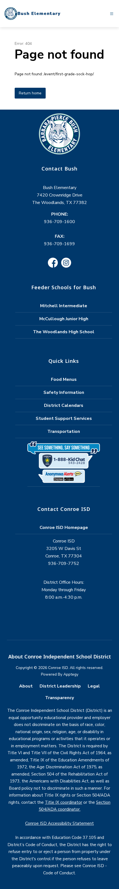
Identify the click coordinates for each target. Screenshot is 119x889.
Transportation (63, 431)
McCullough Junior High (63, 319)
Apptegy (70, 674)
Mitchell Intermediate (63, 306)
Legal (94, 686)
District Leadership (60, 686)
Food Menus (64, 379)
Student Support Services (64, 418)
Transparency (59, 698)
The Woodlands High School (63, 332)
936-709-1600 (59, 222)
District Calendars (63, 405)
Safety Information (63, 392)
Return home (30, 93)
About (26, 686)
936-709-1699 (59, 244)
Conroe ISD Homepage (64, 527)
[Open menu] (111, 14)
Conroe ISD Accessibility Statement (59, 823)
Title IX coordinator (63, 802)
